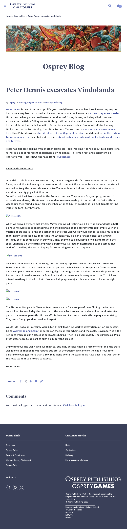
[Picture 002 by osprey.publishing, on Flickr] (13, 299)
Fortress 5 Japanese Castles (103, 113)
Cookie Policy (12, 465)
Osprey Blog (20, 16)
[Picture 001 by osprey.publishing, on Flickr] (13, 291)
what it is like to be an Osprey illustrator (60, 133)
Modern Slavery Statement (18, 460)
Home (9, 16)
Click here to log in (74, 405)
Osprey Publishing (53, 102)
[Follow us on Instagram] (15, 487)
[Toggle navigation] (5, 6)
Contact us (70, 450)
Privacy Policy (12, 450)
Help (67, 445)
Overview (10, 445)
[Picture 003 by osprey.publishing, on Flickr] (14, 255)
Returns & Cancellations (76, 460)
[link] (21, 381)
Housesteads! (63, 156)
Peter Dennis (13, 109)
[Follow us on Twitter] (21, 487)
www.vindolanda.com (25, 330)
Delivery (69, 455)
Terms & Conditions (15, 455)
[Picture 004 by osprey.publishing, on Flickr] (13, 215)
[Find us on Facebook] (9, 487)
